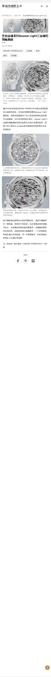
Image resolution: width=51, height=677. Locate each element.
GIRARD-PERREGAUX (12, 51)
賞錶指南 (17, 16)
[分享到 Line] (33, 261)
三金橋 (29, 51)
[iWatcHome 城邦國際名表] (12, 6)
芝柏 (37, 51)
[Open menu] (47, 6)
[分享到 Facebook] (18, 261)
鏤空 (5, 55)
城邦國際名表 (7, 16)
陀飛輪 (14, 55)
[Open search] (42, 6)
